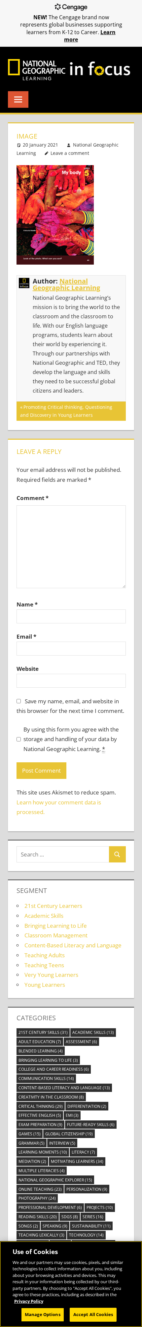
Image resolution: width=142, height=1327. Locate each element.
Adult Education (39, 1041)
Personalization (86, 1189)
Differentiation (86, 1106)
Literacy (83, 1152)
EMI (72, 1115)
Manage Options (42, 1314)
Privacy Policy (28, 1301)
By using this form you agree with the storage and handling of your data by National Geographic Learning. (71, 739)
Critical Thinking (40, 1106)
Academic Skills (43, 915)
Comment (33, 498)
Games (29, 1134)
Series (93, 1217)
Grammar (31, 1143)
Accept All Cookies (93, 1314)
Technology (86, 1235)
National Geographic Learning (66, 284)
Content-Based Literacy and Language (73, 945)
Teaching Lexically (41, 1235)
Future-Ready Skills (91, 1124)
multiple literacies (41, 1170)
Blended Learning (40, 1051)
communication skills (46, 1078)
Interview (62, 1143)
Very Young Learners (51, 975)
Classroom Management (56, 935)
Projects (100, 1207)
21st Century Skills (43, 1032)
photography (37, 1198)
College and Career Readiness (53, 1069)
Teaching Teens (44, 965)
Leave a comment (70, 153)
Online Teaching (40, 1189)
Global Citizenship (69, 1134)
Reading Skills (37, 1217)
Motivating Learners (77, 1161)
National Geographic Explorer (55, 1180)
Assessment (81, 1041)
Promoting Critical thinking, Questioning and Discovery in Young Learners (66, 411)
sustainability (91, 1226)
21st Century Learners (53, 906)
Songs (28, 1226)
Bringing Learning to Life (55, 925)
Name (27, 604)
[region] (71, 1284)
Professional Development (50, 1207)
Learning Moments (42, 1152)
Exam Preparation (40, 1124)
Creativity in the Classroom (51, 1097)
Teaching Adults (44, 955)
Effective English (39, 1115)
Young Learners (44, 984)
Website (28, 668)
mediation (32, 1161)
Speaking (55, 1226)
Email (26, 636)
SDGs (69, 1217)
